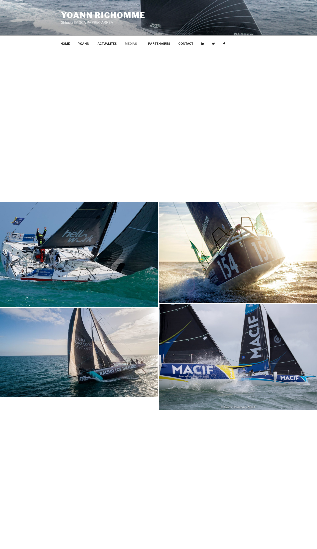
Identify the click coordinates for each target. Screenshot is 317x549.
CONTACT (185, 43)
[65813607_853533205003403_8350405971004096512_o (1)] (79, 254)
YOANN (83, 43)
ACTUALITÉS (107, 43)
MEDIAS (131, 43)
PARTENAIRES (159, 43)
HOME (65, 43)
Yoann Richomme (103, 15)
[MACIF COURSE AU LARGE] (238, 357)
